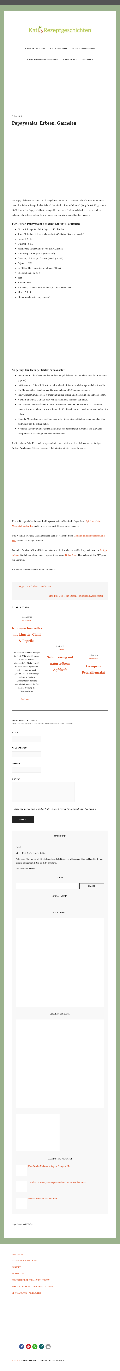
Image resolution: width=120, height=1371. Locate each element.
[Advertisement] (60, 92)
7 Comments (60, 649)
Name (15, 732)
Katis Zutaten (58, 48)
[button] (21, 1346)
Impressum (17, 1254)
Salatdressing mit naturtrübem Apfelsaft (60, 663)
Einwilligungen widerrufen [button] (26, 1293)
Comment (16, 779)
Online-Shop (71, 554)
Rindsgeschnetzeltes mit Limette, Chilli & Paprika (27, 634)
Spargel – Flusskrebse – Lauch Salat (34, 586)
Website (16, 763)
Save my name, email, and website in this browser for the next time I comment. (55, 808)
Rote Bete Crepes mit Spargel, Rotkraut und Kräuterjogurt (76, 595)
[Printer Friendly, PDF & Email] (20, 579)
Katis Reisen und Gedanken (42, 59)
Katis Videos (70, 59)
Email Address (19, 748)
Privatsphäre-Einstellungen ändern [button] (30, 1280)
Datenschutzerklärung (24, 1260)
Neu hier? (88, 59)
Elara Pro (15, 1360)
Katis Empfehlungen (83, 48)
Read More (26, 699)
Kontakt (16, 1267)
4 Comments (93, 658)
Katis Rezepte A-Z (35, 48)
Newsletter (18, 1273)
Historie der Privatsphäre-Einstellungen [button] (33, 1286)
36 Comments (26, 620)
